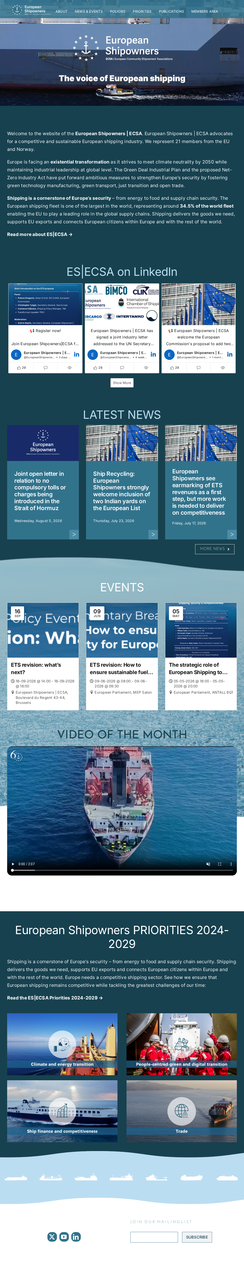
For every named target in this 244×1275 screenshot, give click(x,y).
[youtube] (64, 1237)
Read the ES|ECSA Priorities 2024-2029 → (55, 998)
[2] (62, 1015)
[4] (182, 1015)
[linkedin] (76, 1237)
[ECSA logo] (32, 6)
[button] (45, 328)
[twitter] (52, 1237)
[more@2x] (74, 531)
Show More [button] (122, 383)
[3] (182, 1082)
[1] (62, 1082)
